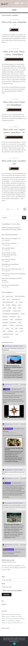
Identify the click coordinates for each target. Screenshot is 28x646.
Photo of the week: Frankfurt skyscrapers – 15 (13, 269)
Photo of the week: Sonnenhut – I (14, 23)
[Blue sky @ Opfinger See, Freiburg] (11, 621)
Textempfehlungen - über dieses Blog (11, 224)
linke (19, 316)
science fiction (19, 325)
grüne (14, 308)
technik (21, 328)
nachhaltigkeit (18, 319)
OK (14, 643)
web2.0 (21, 331)
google (9, 308)
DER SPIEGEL (8, 428)
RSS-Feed (4, 604)
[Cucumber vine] (14, 168)
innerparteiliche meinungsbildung (11, 313)
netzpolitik (5, 322)
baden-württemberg (19, 296)
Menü (14, 10)
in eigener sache (17, 311)
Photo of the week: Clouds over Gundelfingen (14, 103)
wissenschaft (6, 337)
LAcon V (7, 389)
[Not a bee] (20, 623)
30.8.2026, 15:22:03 (16, 389)
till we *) (21, 3)
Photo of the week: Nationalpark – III (11, 238)
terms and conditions (16, 590)
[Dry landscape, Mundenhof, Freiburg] (11, 614)
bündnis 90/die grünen (8, 302)
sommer (7, 328)
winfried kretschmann (8, 334)
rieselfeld (11, 325)
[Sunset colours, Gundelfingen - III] (14, 59)
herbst (19, 308)
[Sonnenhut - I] (14, 30)
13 (18, 209)
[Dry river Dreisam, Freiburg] (9, 623)
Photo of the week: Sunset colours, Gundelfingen (13, 273)
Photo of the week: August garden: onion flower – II (14, 131)
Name (3, 577)
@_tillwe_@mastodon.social (9, 562)
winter (16, 334)
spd (12, 328)
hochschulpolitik (7, 311)
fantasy (21, 302)
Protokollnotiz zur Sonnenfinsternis (10, 264)
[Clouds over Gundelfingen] (14, 110)
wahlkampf (10, 331)
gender (4, 308)
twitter (4, 331)
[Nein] (26, 641)
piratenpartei (13, 322)
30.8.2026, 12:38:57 (18, 469)
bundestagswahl (16, 299)
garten (19, 305)
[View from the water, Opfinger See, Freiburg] (13, 619)
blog (4, 299)
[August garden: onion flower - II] (14, 137)
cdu (16, 302)
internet (23, 313)
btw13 (8, 299)
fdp (3, 305)
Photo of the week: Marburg (8, 259)
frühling (14, 305)
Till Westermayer (8, 346)
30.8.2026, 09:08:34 (18, 503)
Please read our (12, 590)
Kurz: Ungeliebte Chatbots (8, 248)
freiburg (8, 305)
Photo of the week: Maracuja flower (10, 285)
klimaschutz (12, 316)
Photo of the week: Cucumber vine (14, 162)
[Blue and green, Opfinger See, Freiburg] (12, 616)
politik (19, 322)
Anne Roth (7, 483)
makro (11, 319)
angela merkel (9, 296)
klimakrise (5, 316)
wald (16, 331)
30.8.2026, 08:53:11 (16, 483)
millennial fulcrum (9, 549)
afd (3, 296)
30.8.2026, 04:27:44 (20, 549)
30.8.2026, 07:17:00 (19, 428)
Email (3, 583)
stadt (16, 328)
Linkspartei (5, 319)
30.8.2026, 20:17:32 (18, 346)
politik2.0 (5, 325)
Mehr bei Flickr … (6, 628)
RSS (9, 569)
